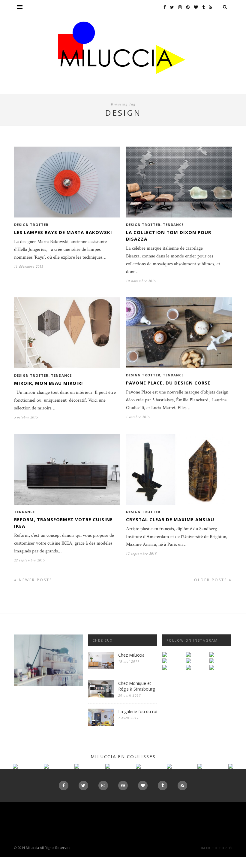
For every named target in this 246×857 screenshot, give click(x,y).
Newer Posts (34, 579)
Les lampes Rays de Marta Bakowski (63, 232)
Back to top (214, 848)
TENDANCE (173, 224)
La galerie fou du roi (137, 711)
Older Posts (211, 579)
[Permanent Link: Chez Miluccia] (101, 668)
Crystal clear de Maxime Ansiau (170, 519)
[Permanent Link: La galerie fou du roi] (101, 725)
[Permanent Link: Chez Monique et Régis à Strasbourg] (101, 696)
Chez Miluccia (131, 655)
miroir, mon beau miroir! (48, 383)
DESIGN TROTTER (31, 224)
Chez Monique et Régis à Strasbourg (136, 686)
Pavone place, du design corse (168, 383)
